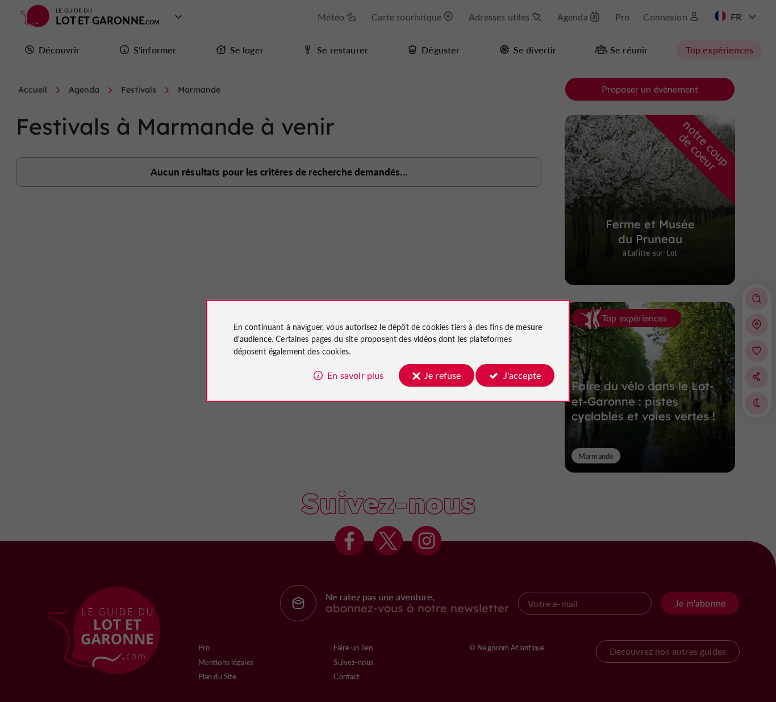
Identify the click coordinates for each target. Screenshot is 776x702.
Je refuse (442, 375)
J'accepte (522, 375)
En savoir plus (355, 375)
